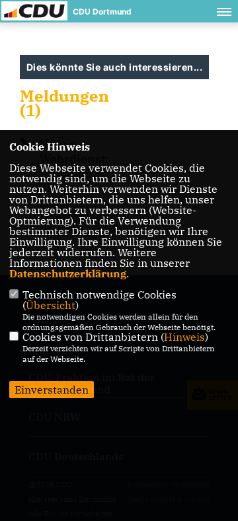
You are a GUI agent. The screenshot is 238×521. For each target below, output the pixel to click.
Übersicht (50, 305)
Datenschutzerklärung (67, 273)
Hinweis (184, 336)
